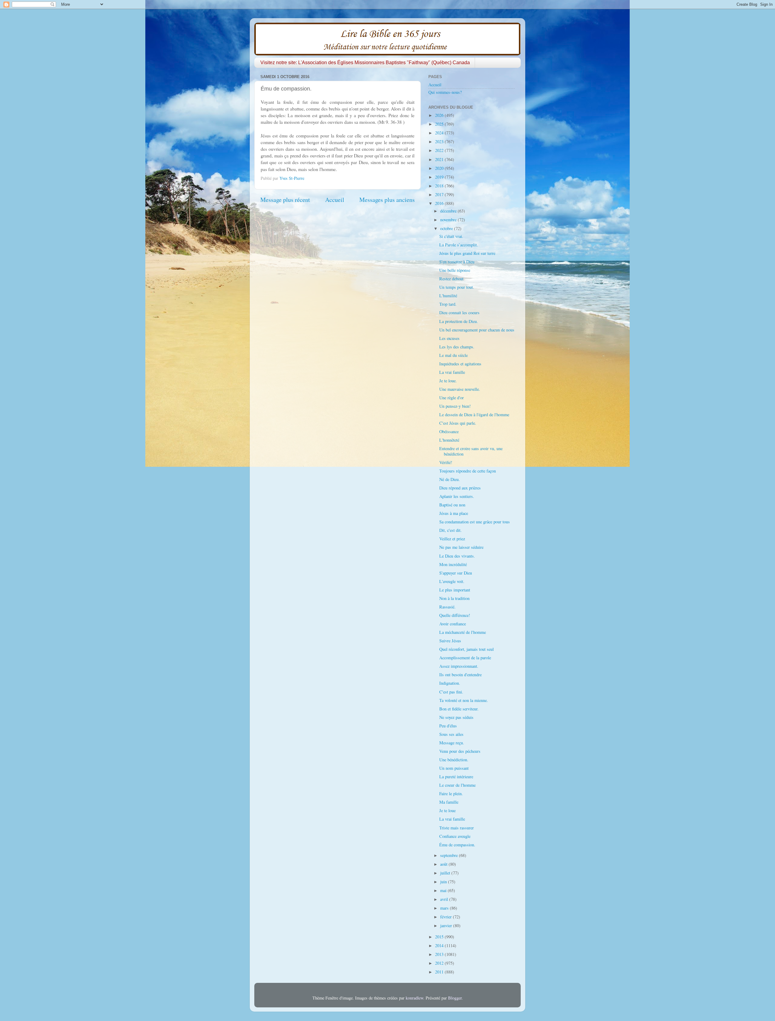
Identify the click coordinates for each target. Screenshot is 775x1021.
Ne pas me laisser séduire (461, 547)
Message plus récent (285, 200)
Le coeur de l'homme (457, 785)
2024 (440, 133)
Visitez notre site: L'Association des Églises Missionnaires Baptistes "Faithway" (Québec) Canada (365, 62)
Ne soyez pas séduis (456, 717)
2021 (440, 159)
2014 (440, 945)
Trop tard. (448, 304)
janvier (446, 925)
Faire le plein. (451, 793)
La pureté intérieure (456, 776)
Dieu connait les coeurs (459, 312)
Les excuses (449, 338)
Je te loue (447, 810)
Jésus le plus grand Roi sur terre (467, 253)
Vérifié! (445, 462)
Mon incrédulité (453, 564)
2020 (440, 168)
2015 (440, 937)
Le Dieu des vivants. (457, 556)
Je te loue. (448, 381)
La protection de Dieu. (458, 321)
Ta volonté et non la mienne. (463, 700)
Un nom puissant (454, 768)
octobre (447, 228)
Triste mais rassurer (456, 828)
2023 (440, 141)
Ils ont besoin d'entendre (460, 674)
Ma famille (448, 802)
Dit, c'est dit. (450, 530)
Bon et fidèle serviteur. (459, 709)
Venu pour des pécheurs (459, 751)
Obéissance (449, 431)
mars (445, 908)
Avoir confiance (452, 624)
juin (444, 881)
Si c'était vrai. (451, 236)
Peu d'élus (448, 726)
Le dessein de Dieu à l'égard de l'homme (474, 414)
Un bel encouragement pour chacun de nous (476, 330)
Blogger (455, 998)
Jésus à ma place (453, 513)
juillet (445, 873)
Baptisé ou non (452, 505)
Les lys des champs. (456, 347)
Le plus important (454, 590)
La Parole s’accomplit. (458, 245)
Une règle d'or (451, 397)
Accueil (334, 200)
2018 (440, 186)
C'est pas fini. (451, 692)
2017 (440, 194)
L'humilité (448, 295)
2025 (440, 124)
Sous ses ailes (451, 734)
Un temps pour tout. (456, 287)
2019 (440, 177)
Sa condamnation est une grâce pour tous (474, 522)
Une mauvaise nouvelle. (459, 389)
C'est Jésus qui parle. (457, 423)
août (444, 864)
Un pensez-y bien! (455, 406)
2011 (440, 972)
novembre (449, 219)
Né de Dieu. (449, 479)
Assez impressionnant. (458, 666)
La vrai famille (452, 372)
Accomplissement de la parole (465, 657)
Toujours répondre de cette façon (467, 471)
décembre (449, 211)
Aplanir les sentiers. (456, 496)
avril (444, 899)
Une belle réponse (454, 270)
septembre (449, 855)
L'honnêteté (449, 440)
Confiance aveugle (454, 836)
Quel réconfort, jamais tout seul (466, 649)
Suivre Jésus (450, 641)
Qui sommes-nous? (445, 92)
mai (444, 890)
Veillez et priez (452, 539)
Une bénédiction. (453, 759)
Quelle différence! (454, 615)
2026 (440, 115)
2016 (440, 203)
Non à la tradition (454, 598)
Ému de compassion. (457, 845)
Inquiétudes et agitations (460, 364)
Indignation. (449, 683)
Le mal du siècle (453, 355)
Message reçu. (451, 743)
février (446, 917)
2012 (440, 963)
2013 (440, 954)
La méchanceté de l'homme (462, 632)
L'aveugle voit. (451, 581)
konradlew (414, 998)
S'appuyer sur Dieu (455, 573)
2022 (440, 150)
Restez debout (451, 279)
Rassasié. (447, 607)
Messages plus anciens (387, 200)
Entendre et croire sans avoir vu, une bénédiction (471, 451)
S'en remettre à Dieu (456, 262)
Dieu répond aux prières (460, 488)
